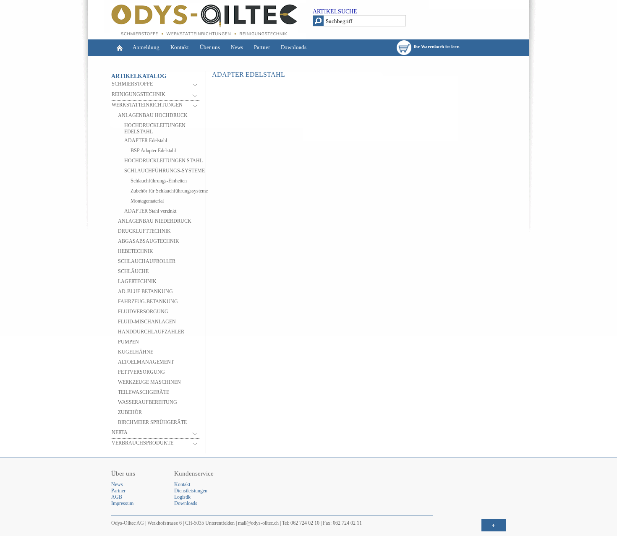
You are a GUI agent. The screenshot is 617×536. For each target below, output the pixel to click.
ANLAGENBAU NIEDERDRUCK (154, 221)
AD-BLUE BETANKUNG (145, 291)
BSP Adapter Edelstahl (153, 151)
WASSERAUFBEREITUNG (147, 402)
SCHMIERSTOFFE (132, 84)
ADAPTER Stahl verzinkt (150, 211)
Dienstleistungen (190, 491)
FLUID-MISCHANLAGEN (147, 322)
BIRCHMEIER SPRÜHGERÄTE (152, 422)
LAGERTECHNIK (137, 281)
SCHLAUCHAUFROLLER (146, 261)
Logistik (182, 497)
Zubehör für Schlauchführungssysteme (169, 191)
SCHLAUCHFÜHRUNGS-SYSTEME (164, 171)
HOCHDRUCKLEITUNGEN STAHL (163, 161)
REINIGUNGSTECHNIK (138, 94)
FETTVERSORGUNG (141, 372)
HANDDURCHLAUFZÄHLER (151, 332)
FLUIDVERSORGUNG (143, 312)
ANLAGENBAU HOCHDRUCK (153, 115)
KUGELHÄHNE (135, 352)
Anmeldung (146, 47)
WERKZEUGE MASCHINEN (149, 382)
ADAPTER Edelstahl (145, 140)
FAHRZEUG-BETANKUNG (148, 301)
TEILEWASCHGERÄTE (143, 392)
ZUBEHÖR (130, 412)
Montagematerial (147, 201)
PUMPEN (128, 342)
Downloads (293, 47)
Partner (262, 47)
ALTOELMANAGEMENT (146, 362)
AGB (116, 497)
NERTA (120, 432)
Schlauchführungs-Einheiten (159, 181)
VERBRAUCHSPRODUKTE (142, 443)
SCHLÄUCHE (133, 271)
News (237, 47)
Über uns (210, 47)
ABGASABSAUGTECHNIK (148, 241)
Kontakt (179, 47)
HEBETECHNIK (135, 251)
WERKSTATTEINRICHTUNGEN (147, 105)
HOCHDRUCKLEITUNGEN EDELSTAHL (155, 128)
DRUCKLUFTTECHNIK (144, 231)
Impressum (122, 503)
